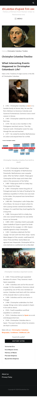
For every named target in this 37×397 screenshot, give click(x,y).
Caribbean (14, 332)
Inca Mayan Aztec (11, 350)
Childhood (22, 332)
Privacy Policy (7, 377)
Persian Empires (11, 356)
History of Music (11, 353)
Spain (26, 315)
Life (28, 332)
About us (5, 374)
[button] (18, 18)
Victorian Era (10, 346)
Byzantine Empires (12, 359)
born (29, 106)
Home (4, 51)
